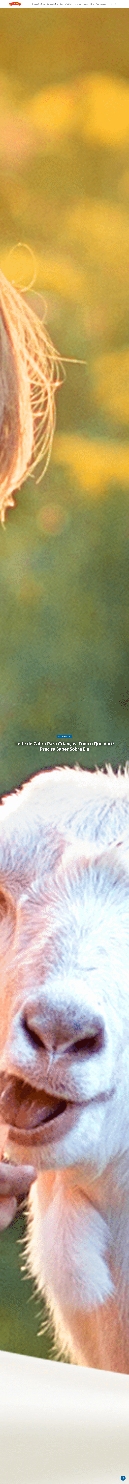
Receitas (78, 4)
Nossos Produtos (38, 4)
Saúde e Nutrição (66, 4)
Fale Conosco (101, 4)
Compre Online (52, 4)
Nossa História (88, 4)
